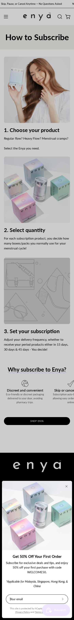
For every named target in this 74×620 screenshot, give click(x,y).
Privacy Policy (22, 611)
